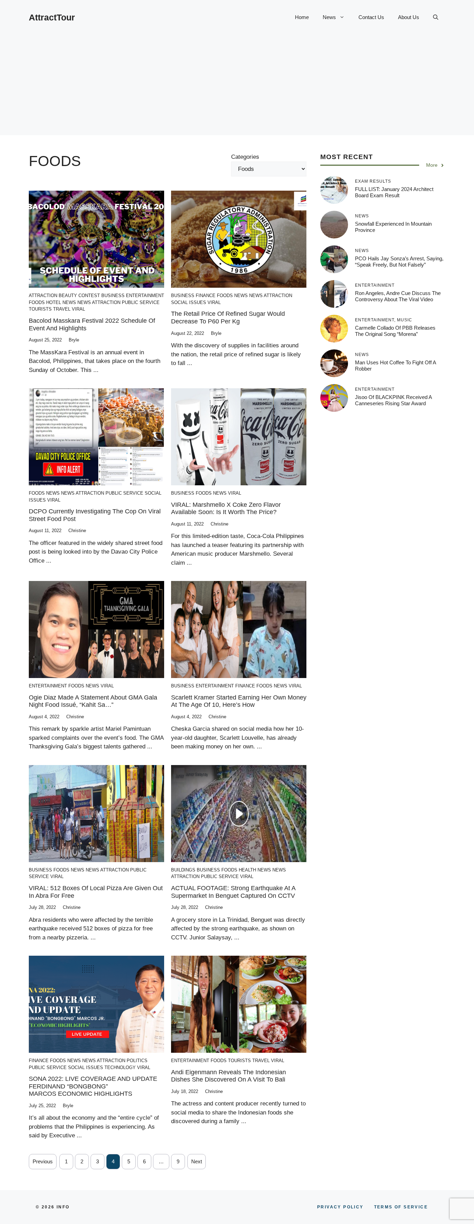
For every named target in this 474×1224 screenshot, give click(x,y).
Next (196, 1161)
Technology (120, 1067)
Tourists (40, 309)
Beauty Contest (79, 295)
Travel (61, 309)
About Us (408, 17)
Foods (37, 302)
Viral (78, 309)
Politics (137, 1060)
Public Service (141, 302)
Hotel (53, 302)
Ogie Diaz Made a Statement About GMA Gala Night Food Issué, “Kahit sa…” (93, 701)
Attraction (43, 295)
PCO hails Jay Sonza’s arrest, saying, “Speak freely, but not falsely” (399, 261)
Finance (205, 295)
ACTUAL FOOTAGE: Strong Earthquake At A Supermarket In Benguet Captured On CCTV (233, 892)
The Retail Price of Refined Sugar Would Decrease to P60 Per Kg (228, 317)
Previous (43, 1161)
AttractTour (52, 17)
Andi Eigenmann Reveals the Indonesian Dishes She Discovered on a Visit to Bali (228, 1076)
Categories (245, 157)
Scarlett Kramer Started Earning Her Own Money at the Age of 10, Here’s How (238, 701)
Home (302, 17)
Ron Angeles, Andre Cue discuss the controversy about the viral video (398, 296)
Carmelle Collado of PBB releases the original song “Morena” (395, 331)
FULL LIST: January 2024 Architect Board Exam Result (394, 192)
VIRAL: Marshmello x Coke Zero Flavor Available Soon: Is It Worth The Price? (226, 508)
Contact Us (371, 17)
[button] (435, 17)
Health (247, 870)
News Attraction (98, 302)
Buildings (183, 870)
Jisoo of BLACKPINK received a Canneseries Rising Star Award (393, 400)
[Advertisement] (237, 86)
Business (113, 295)
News (329, 17)
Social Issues (188, 302)
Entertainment (145, 295)
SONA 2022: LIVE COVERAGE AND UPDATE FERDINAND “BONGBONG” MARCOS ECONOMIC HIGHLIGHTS (93, 1086)
